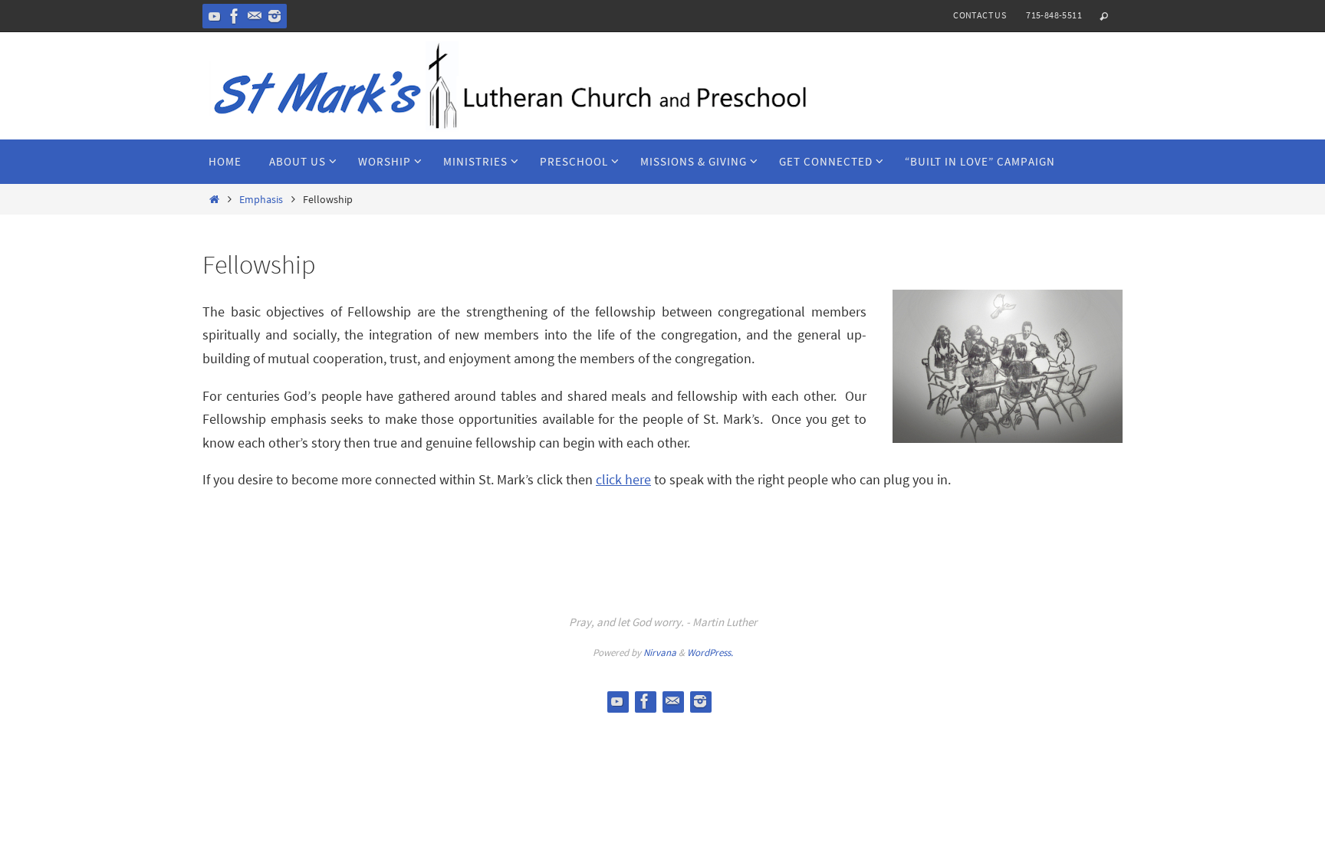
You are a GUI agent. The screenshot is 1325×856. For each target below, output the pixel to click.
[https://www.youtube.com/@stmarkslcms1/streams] (214, 16)
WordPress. (710, 652)
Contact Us (979, 15)
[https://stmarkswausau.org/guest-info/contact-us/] (254, 16)
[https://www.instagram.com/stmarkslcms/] (274, 16)
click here (623, 479)
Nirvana (659, 652)
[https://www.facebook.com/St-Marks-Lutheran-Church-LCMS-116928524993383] (234, 16)
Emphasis (261, 199)
